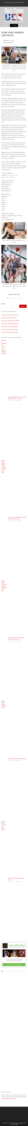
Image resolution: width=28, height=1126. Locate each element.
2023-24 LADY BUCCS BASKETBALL (9, 329)
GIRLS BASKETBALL (8, 42)
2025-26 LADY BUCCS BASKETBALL (9, 323)
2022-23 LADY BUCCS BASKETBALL (9, 332)
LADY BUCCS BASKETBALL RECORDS (10, 320)
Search (3, 303)
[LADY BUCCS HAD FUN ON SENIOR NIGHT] (4, 880)
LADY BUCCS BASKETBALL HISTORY (10, 315)
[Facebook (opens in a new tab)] (15, 4)
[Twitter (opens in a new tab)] (13, 4)
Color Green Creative (17, 1123)
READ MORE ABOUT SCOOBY (8, 1098)
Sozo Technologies (14, 1124)
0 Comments (18, 400)
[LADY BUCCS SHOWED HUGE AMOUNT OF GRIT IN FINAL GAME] (4, 519)
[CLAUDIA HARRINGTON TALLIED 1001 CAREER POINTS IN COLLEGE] (4, 399)
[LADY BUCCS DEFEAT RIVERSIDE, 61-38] (4, 759)
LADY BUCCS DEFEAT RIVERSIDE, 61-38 (17, 758)
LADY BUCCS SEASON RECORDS (9, 318)
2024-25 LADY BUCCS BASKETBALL (9, 326)
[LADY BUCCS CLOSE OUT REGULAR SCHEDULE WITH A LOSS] (4, 639)
